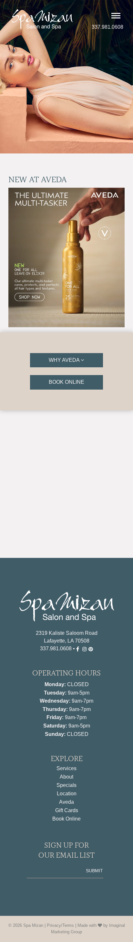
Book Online (66, 382)
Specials (66, 785)
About (66, 777)
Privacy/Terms (60, 925)
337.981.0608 (107, 27)
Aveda (66, 802)
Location (67, 793)
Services (66, 768)
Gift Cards (66, 810)
